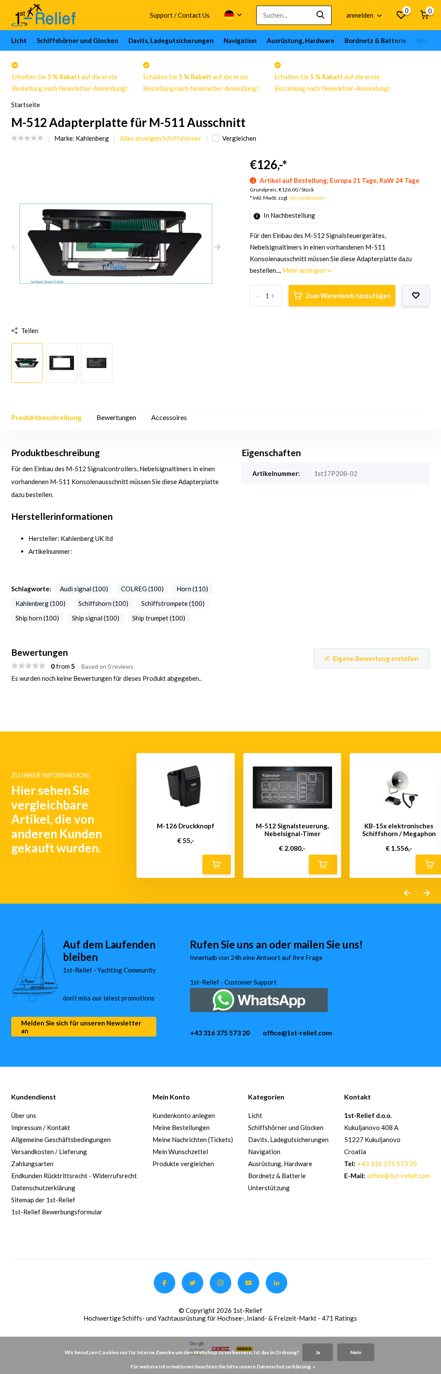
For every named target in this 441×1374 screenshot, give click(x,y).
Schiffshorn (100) (103, 603)
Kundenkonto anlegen (183, 1115)
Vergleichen (239, 138)
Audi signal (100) (84, 589)
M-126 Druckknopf (185, 826)
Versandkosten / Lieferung (49, 1151)
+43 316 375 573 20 (220, 1032)
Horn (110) (192, 589)
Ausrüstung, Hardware (301, 40)
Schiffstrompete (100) (173, 603)
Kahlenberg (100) (40, 603)
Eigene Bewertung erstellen (376, 658)
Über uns (23, 1115)
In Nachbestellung (288, 215)
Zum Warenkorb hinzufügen (348, 296)
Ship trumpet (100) (158, 618)
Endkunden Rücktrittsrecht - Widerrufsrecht (74, 1175)
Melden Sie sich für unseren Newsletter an (81, 1026)
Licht (19, 40)
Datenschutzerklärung (43, 1188)
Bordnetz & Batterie (376, 40)
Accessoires (169, 417)
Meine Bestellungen (181, 1127)
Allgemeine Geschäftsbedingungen (61, 1139)
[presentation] (14, 247)
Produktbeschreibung (46, 417)
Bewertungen (116, 417)
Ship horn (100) (37, 618)
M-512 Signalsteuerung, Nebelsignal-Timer (292, 829)
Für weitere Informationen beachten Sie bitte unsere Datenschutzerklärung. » (222, 1366)
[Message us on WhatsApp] (259, 999)
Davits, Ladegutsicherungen (171, 40)
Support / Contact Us (180, 15)
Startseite (25, 104)
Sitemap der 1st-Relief (43, 1200)
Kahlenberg (92, 138)
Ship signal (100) (95, 618)
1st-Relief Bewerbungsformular (56, 1212)
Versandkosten (307, 198)
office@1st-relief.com (297, 1032)
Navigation (240, 40)
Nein (355, 1352)
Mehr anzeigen (304, 270)
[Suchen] (321, 15)
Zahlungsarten (32, 1163)
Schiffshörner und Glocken (77, 40)
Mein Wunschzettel (180, 1151)
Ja (317, 1352)
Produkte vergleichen (183, 1163)
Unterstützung (269, 1188)
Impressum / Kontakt (40, 1127)
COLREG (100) (142, 589)
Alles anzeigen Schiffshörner (161, 138)
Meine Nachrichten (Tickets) (192, 1139)
